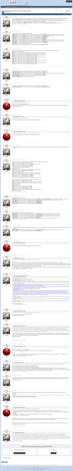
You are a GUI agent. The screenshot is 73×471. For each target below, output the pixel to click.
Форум (3, 6)
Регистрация (69, 1)
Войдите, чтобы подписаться (60, 10)
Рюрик (22, 100)
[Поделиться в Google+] (5, 462)
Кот (21, 116)
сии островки (17, 333)
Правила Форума (13, 6)
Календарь (7, 6)
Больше (69, 8)
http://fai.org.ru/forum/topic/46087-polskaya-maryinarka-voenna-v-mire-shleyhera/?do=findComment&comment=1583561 (46, 392)
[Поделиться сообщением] (70, 16)
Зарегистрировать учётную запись (19, 453)
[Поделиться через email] (7, 462)
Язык (34, 467)
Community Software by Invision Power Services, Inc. (36, 469)
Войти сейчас (53, 453)
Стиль (38, 467)
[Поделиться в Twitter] (4, 462)
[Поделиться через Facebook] (2, 462)
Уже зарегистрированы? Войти (60, 1)
